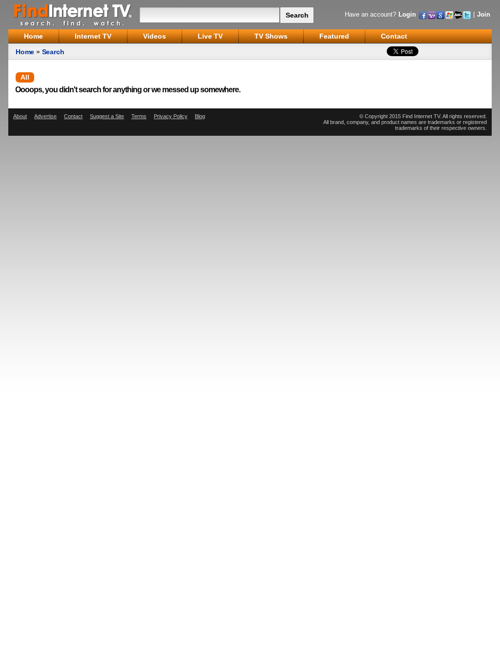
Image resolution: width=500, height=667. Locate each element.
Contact (73, 116)
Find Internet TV (73, 14)
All (25, 77)
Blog (200, 116)
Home (25, 52)
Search (53, 52)
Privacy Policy (171, 116)
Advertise (45, 116)
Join (483, 14)
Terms (138, 116)
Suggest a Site (107, 116)
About (20, 116)
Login (407, 14)
